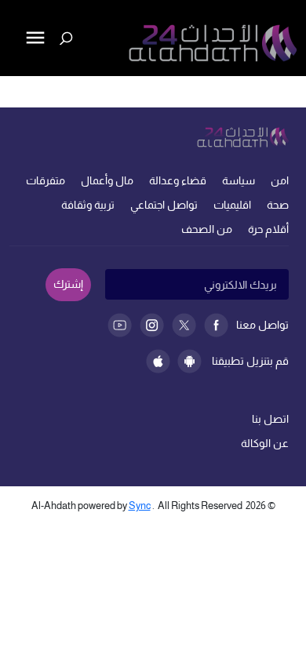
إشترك (68, 284)
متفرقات (45, 180)
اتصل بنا (270, 419)
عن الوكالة (265, 443)
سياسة (238, 180)
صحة (278, 204)
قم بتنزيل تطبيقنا (250, 361)
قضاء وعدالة (177, 180)
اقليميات (232, 204)
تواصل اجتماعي (164, 204)
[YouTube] (120, 325)
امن (280, 180)
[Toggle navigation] (13, 91)
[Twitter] (184, 325)
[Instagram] (152, 325)
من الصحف (206, 229)
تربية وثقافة (88, 204)
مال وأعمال (107, 180)
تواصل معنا (262, 324)
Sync (140, 505)
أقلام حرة (268, 229)
